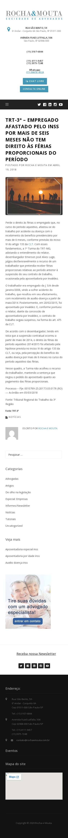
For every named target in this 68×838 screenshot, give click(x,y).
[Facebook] (44, 104)
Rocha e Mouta (36, 165)
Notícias (15, 417)
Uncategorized (13, 525)
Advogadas (11, 478)
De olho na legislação (18, 492)
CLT (30, 244)
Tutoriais (10, 519)
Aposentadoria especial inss (21, 549)
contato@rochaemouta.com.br (33, 740)
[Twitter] (39, 104)
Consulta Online (34, 88)
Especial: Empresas (16, 499)
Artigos (9, 485)
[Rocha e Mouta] (34, 15)
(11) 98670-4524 (35, 72)
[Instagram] (55, 104)
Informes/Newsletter (17, 505)
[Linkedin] (49, 104)
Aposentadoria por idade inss (22, 556)
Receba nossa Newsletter (36, 654)
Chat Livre (36, 81)
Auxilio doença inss (16, 562)
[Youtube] (61, 104)
